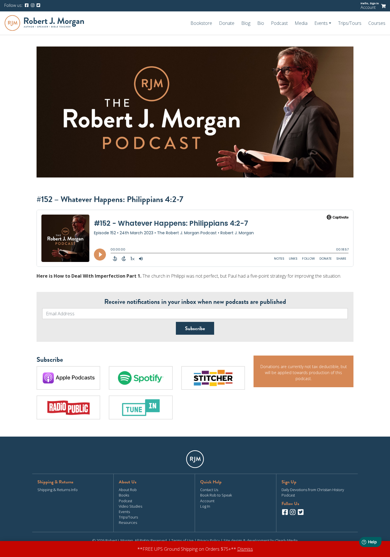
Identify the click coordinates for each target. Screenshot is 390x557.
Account (368, 7)
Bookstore (201, 23)
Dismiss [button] (245, 549)
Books (124, 495)
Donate (226, 23)
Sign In (374, 3)
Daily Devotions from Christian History (313, 489)
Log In (205, 506)
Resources (128, 522)
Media (301, 23)
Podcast (279, 23)
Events (124, 511)
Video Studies (130, 506)
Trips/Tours (349, 23)
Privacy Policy (208, 540)
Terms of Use (182, 540)
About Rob (128, 489)
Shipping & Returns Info (57, 489)
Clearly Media (286, 540)
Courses (376, 23)
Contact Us (209, 489)
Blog (245, 23)
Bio (260, 23)
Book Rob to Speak (216, 495)
